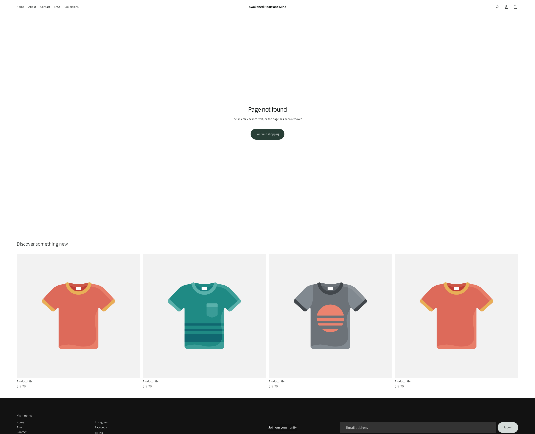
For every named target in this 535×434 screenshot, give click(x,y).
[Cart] (515, 7)
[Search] (497, 7)
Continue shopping (267, 134)
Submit (507, 427)
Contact (22, 432)
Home (20, 422)
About (20, 427)
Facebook (101, 427)
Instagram (101, 422)
